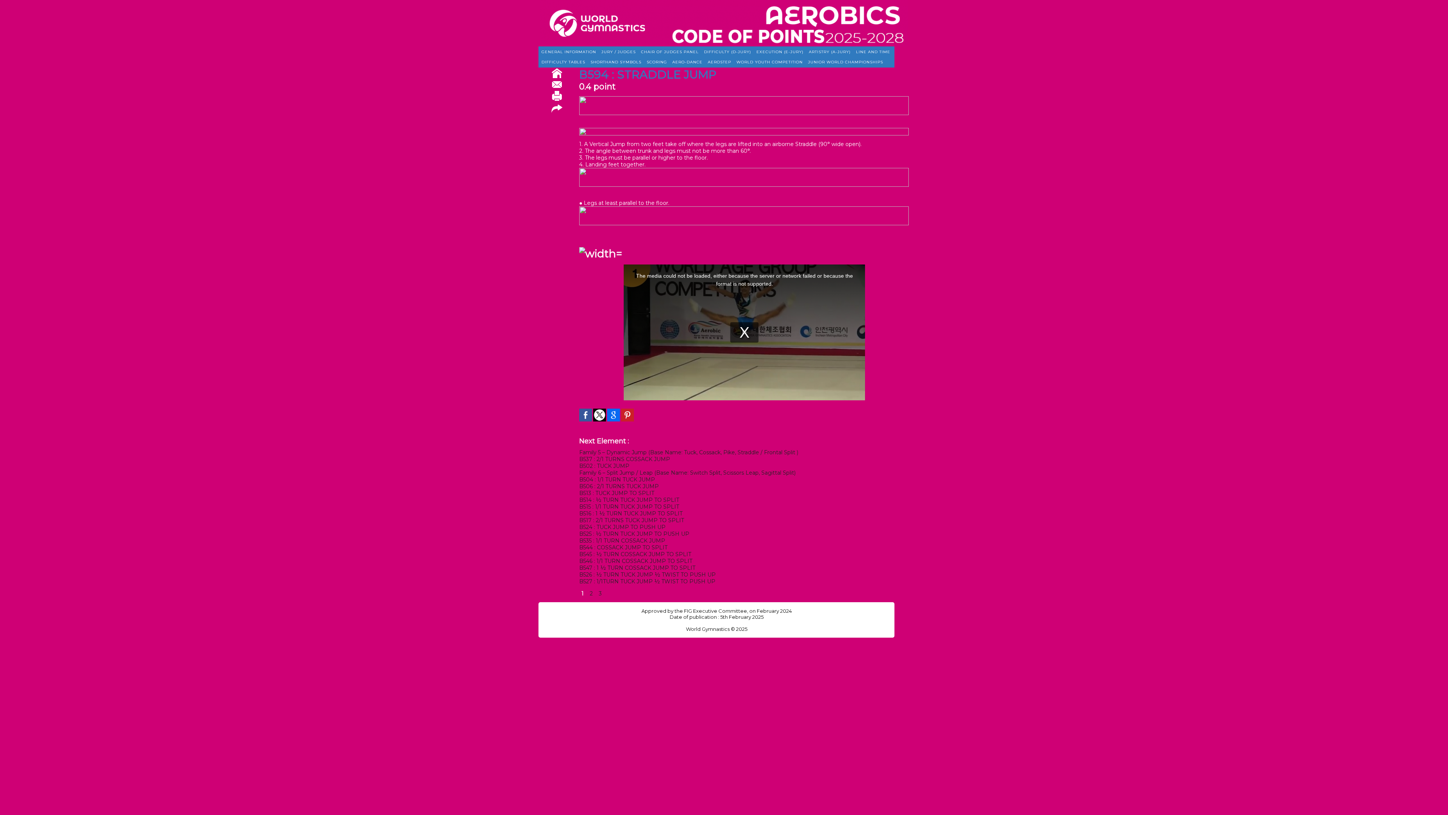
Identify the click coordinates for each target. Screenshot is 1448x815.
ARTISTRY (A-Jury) (830, 51)
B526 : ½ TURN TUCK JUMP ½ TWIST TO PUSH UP (647, 574)
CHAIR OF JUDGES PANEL (670, 51)
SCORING (657, 62)
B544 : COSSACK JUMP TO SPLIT (623, 547)
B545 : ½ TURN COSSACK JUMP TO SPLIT (635, 554)
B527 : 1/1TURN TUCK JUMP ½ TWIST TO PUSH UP (647, 581)
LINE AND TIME (873, 51)
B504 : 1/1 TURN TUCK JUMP (617, 479)
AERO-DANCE (687, 62)
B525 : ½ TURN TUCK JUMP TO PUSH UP (634, 534)
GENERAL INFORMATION (568, 51)
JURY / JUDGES (618, 51)
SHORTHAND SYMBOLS (616, 62)
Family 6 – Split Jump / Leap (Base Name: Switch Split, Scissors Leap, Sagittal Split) (687, 472)
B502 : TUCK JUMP (604, 466)
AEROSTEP (719, 62)
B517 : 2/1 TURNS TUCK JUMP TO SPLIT (631, 520)
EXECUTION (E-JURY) (780, 51)
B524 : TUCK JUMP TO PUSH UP (622, 527)
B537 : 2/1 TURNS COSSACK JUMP (624, 459)
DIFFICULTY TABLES (563, 62)
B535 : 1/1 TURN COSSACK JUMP (622, 540)
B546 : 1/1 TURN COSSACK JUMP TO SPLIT (635, 561)
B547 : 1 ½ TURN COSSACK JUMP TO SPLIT (637, 567)
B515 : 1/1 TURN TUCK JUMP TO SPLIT (629, 506)
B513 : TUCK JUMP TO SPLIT (616, 493)
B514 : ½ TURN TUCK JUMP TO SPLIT (629, 500)
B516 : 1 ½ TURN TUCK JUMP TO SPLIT (631, 513)
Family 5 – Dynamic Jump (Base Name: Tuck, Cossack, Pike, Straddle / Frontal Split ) (688, 452)
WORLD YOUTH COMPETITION (769, 62)
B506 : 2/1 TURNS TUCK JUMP (619, 486)
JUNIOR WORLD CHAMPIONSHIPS (845, 62)
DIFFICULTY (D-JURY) (727, 51)
